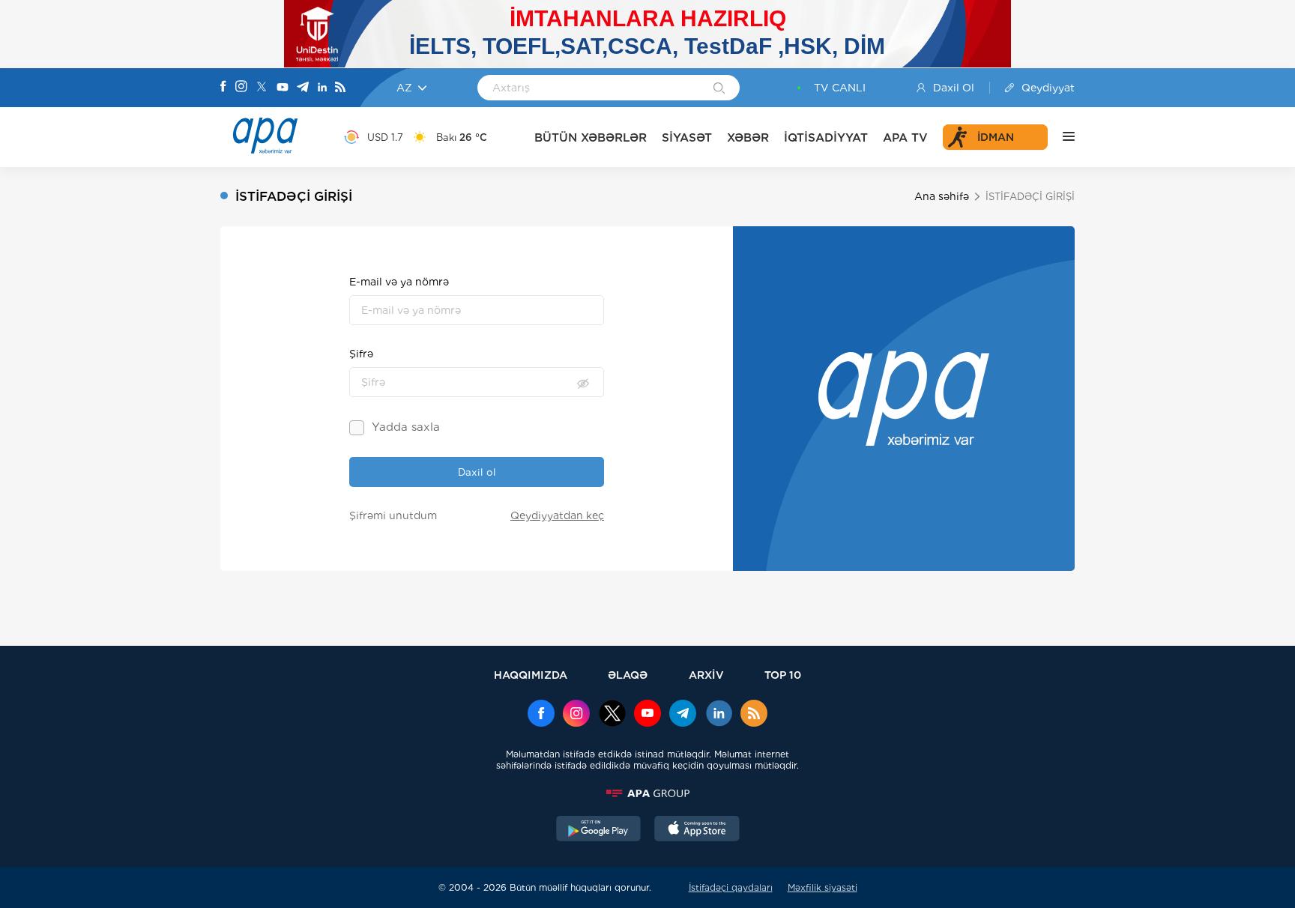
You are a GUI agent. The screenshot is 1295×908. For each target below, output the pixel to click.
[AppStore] (697, 830)
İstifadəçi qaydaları (731, 887)
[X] (262, 88)
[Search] (719, 89)
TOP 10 (782, 674)
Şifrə (361, 354)
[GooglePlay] (599, 830)
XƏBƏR (748, 137)
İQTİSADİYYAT (826, 137)
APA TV (905, 137)
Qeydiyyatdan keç (557, 515)
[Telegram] (303, 88)
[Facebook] (223, 87)
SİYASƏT (687, 137)
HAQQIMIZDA (530, 674)
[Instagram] (241, 87)
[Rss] (340, 88)
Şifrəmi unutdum (393, 515)
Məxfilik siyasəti (822, 887)
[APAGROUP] (647, 793)
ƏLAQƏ (628, 674)
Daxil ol (477, 472)
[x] (612, 715)
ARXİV (706, 674)
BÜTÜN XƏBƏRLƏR (590, 137)
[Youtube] (283, 88)
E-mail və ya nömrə (399, 282)
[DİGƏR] (1061, 137)
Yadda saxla (406, 427)
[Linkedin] (322, 88)
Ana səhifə (941, 196)
